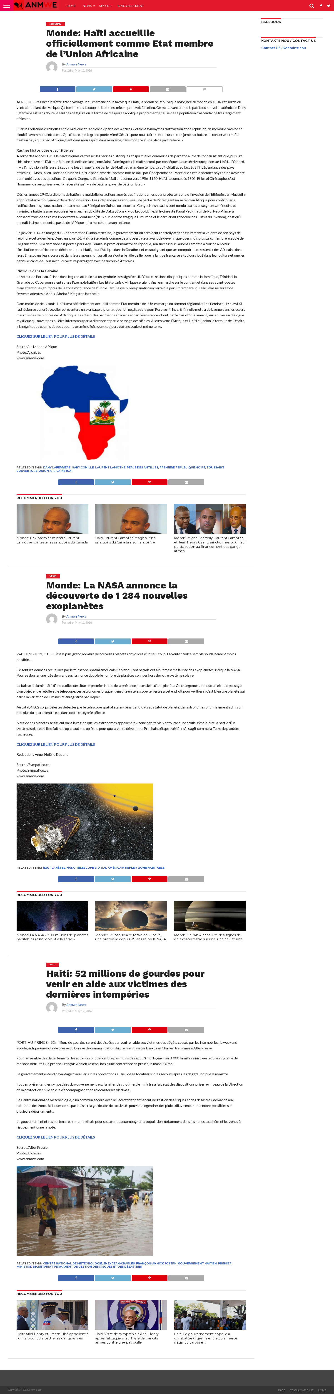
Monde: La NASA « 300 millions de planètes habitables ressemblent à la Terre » (52, 937)
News (87, 6)
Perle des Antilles (142, 467)
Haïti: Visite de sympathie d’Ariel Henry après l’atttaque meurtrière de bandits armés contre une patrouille (127, 1338)
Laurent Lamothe (110, 467)
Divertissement (131, 6)
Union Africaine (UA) (55, 471)
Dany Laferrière (56, 467)
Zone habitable (151, 867)
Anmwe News (76, 64)
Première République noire (182, 467)
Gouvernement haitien (197, 1263)
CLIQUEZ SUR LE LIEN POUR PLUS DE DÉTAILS (56, 336)
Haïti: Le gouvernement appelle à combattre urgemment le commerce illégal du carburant (205, 1338)
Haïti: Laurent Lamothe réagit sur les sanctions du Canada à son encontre (125, 540)
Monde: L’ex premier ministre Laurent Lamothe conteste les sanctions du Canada (52, 540)
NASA (71, 867)
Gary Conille (83, 467)
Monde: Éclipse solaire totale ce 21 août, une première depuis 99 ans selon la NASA (130, 937)
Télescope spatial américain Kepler (106, 867)
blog (281, 1390)
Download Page (302, 1390)
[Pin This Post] (131, 88)
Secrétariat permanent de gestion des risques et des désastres (87, 1266)
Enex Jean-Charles (119, 1263)
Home (71, 6)
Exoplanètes (54, 867)
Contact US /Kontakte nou (283, 47)
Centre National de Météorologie (72, 1263)
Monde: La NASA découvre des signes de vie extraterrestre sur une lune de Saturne (208, 937)
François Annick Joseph (156, 1263)
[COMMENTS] (204, 88)
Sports (105, 6)
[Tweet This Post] (94, 88)
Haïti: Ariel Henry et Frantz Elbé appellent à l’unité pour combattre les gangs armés (52, 1336)
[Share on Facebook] (58, 88)
